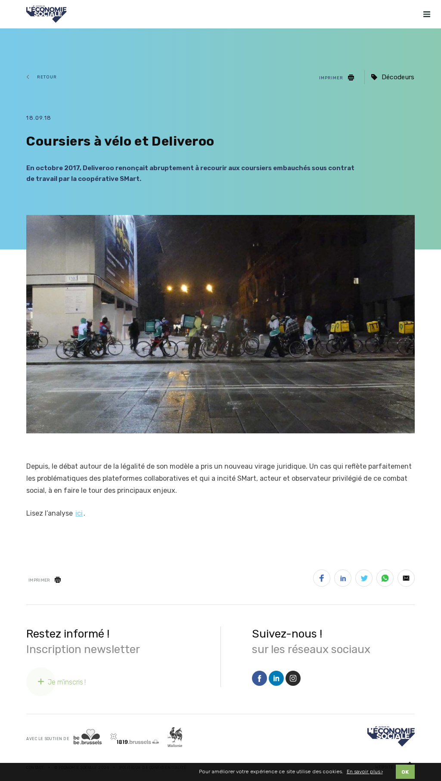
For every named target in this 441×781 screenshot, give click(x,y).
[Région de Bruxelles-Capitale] (88, 737)
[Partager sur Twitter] (364, 579)
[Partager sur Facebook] (321, 579)
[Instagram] (293, 679)
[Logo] (391, 736)
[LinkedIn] (276, 679)
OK (405, 772)
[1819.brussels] (134, 738)
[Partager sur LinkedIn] (342, 579)
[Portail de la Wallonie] (175, 737)
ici (79, 513)
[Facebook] (259, 679)
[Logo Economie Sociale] (46, 14)
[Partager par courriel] (406, 579)
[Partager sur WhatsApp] (385, 579)
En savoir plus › (365, 772)
